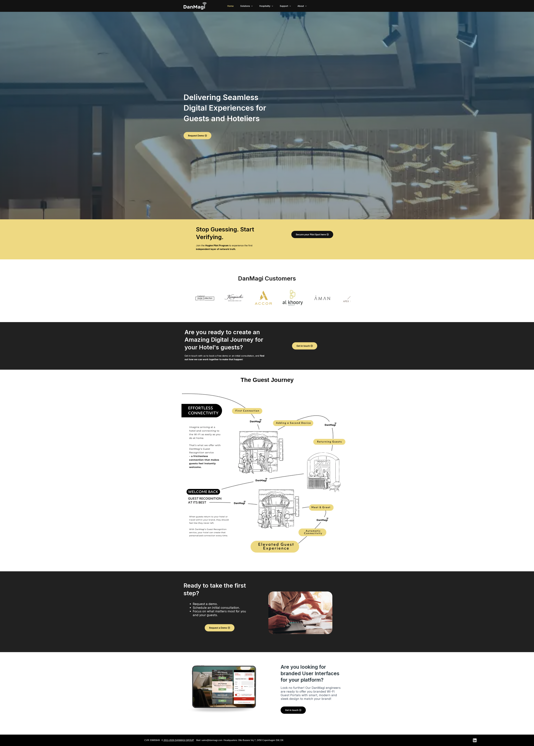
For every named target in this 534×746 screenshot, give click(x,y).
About (300, 6)
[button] (251, 6)
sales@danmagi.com (212, 740)
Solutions (245, 6)
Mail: (198, 740)
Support (284, 6)
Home (230, 6)
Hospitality (264, 6)
